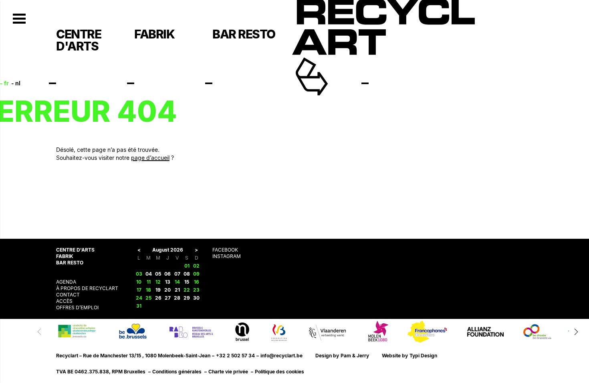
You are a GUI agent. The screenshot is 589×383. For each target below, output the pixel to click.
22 (187, 290)
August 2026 (167, 250)
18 (148, 290)
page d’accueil (150, 157)
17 (139, 290)
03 (139, 274)
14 (177, 282)
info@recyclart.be (281, 356)
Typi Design (423, 356)
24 (139, 298)
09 (196, 274)
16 (196, 282)
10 (138, 282)
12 (158, 282)
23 (196, 290)
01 (187, 266)
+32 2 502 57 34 (235, 356)
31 (138, 306)
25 (148, 298)
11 (149, 282)
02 (196, 266)
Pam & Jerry (355, 356)
